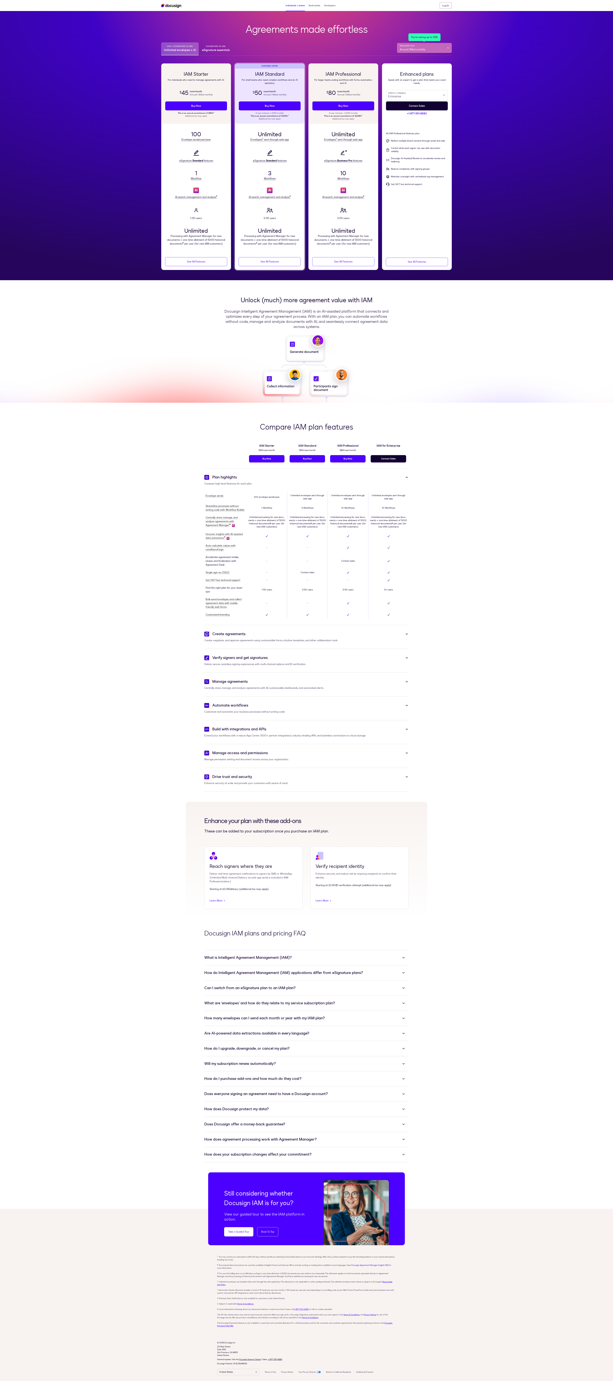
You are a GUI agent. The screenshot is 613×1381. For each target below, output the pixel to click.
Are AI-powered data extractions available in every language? (256, 1033)
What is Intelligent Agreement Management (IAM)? (248, 957)
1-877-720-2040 (301, 1309)
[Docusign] (171, 5)
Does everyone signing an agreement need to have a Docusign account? (266, 1094)
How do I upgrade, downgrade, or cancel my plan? (247, 1048)
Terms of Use (270, 1372)
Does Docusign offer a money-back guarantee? (244, 1124)
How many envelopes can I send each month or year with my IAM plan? (264, 1018)
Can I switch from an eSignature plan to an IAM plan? (250, 988)
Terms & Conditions (245, 1304)
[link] (196, 105)
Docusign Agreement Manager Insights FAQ (370, 1265)
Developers (330, 5)
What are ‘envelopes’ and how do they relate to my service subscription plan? (269, 1003)
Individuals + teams (295, 5)
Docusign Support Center (250, 1359)
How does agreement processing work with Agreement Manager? (260, 1139)
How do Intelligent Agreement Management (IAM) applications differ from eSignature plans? (283, 972)
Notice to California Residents (338, 1372)
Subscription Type (407, 45)
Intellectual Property (364, 1372)
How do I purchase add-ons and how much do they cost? (253, 1078)
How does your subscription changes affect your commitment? (258, 1154)
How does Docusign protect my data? (236, 1109)
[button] (446, 5)
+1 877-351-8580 (275, 1359)
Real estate (314, 5)
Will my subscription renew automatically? (240, 1063)
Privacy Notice (370, 1314)
